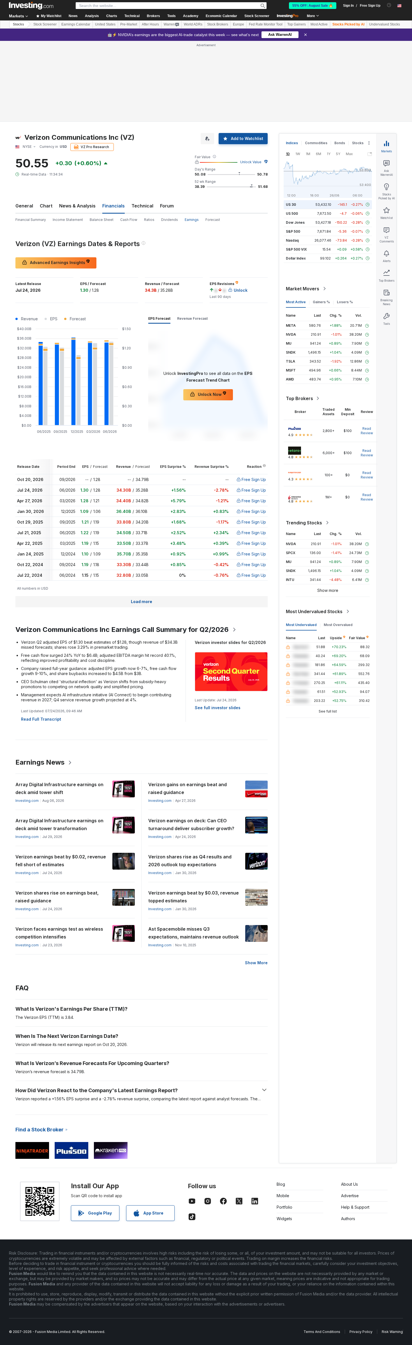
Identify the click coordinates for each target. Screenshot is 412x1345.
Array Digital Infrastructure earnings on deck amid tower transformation (59, 824)
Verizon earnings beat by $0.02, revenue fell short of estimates (60, 860)
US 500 (292, 213)
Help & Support (355, 1207)
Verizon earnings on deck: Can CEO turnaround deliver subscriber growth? (191, 824)
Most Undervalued (301, 625)
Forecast (212, 220)
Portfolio (284, 1207)
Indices (292, 143)
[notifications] (389, 5)
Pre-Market (128, 24)
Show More (256, 962)
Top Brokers (299, 398)
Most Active (319, 24)
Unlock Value (250, 162)
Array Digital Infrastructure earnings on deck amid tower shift (59, 788)
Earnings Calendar (75, 24)
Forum (167, 206)
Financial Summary (30, 220)
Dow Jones (295, 222)
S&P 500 (293, 231)
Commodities (316, 143)
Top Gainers (296, 24)
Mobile (283, 1195)
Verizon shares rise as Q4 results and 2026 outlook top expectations (190, 860)
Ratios (149, 220)
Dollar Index (296, 258)
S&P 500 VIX (296, 249)
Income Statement (68, 220)
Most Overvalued (338, 625)
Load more (141, 601)
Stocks (18, 24)
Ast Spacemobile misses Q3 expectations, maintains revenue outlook (193, 933)
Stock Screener (256, 16)
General (24, 206)
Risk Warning (392, 1332)
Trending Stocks (304, 523)
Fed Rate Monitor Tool (266, 24)
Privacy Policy (360, 1332)
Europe (238, 24)
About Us (349, 1184)
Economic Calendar (221, 16)
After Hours (150, 24)
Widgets (284, 1218)
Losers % (345, 302)
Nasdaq (292, 240)
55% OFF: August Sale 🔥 (312, 6)
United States (105, 24)
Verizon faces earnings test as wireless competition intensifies (59, 933)
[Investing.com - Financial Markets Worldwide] (31, 6)
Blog (281, 1184)
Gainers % (321, 302)
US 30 (291, 204)
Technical (142, 206)
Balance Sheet (102, 220)
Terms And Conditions (322, 1332)
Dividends (169, 220)
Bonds (339, 143)
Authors (348, 1218)
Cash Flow (128, 220)
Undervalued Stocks (384, 24)
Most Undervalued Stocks (314, 611)
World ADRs (193, 24)
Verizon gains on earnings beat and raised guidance (187, 788)
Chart (46, 206)
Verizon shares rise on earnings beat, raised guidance (57, 896)
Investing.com (27, 800)
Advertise (350, 1195)
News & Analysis (77, 206)
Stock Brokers (217, 24)
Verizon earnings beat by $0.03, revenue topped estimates (193, 896)
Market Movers (302, 288)
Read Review (367, 430)
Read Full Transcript (41, 719)
